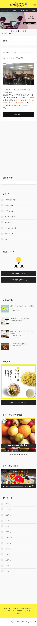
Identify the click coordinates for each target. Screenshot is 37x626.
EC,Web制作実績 (26, 608)
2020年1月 (8, 532)
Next (34, 20)
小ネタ (7, 222)
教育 (6, 239)
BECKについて (9, 611)
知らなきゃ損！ (10, 228)
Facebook (17, 613)
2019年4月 (8, 560)
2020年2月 (8, 526)
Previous (2, 20)
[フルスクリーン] (33, 486)
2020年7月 (8, 504)
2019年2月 (8, 571)
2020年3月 (8, 520)
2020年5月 (8, 515)
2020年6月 (8, 509)
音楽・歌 (7, 233)
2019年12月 (9, 537)
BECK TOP (7, 608)
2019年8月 (8, 549)
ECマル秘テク (9, 200)
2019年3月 (8, 565)
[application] (18, 478)
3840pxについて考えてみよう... (20, 318)
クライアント (9, 217)
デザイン (7, 211)
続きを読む (18, 114)
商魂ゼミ (15, 608)
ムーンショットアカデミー (14, 58)
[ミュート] (30, 486)
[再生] (4, 486)
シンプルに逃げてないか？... (19, 344)
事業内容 (19, 611)
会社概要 (27, 611)
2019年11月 (8, 543)
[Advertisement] (18, 150)
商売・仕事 (8, 205)
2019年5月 (8, 554)
